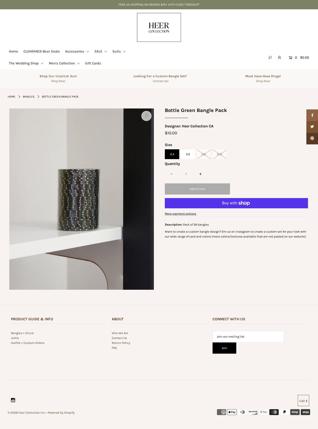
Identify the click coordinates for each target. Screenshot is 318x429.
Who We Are (120, 333)
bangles (28, 96)
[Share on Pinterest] (312, 138)
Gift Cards (93, 63)
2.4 (172, 154)
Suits (117, 51)
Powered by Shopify (61, 412)
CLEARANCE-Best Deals (42, 51)
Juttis (15, 338)
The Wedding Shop (24, 63)
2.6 (188, 154)
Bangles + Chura (22, 333)
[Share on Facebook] (312, 115)
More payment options (180, 213)
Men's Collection (62, 63)
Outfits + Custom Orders (27, 343)
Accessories (75, 51)
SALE (99, 51)
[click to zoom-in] (146, 116)
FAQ (114, 347)
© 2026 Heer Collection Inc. (26, 412)
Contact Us (119, 338)
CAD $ (303, 401)
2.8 (204, 154)
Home (13, 51)
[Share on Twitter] (312, 127)
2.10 (219, 154)
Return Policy (121, 343)
